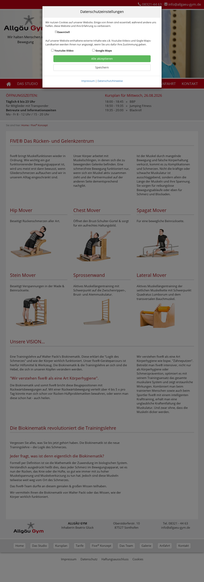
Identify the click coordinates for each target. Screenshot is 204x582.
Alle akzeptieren (102, 59)
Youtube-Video (64, 50)
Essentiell (63, 32)
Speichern (102, 67)
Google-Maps (103, 50)
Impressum (88, 81)
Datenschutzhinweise (110, 81)
